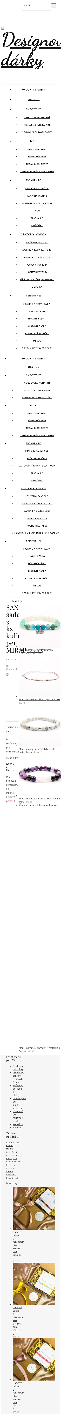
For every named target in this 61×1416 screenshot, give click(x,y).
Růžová (16, 1161)
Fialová (15, 1142)
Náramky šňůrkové (37, 164)
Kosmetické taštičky (37, 333)
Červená (11, 1174)
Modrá (10, 1149)
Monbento (33, 180)
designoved (16, 757)
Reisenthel (33, 295)
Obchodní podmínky (18, 1067)
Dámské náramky (37, 149)
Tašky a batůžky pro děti (37, 348)
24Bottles (33, 109)
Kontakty (18, 1124)
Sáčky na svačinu (37, 196)
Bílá (8, 1142)
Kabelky (37, 341)
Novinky (17, 1127)
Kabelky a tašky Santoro (37, 250)
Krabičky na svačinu (36, 188)
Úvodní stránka (33, 89)
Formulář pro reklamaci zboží (18, 1116)
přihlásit (10, 800)
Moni (33, 140)
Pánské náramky (37, 156)
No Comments (12, 667)
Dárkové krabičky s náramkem (37, 171)
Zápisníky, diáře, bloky (37, 257)
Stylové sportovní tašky (37, 132)
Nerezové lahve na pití (37, 117)
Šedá (9, 1178)
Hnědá (9, 1145)
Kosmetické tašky (37, 272)
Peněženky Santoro (37, 242)
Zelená (10, 1168)
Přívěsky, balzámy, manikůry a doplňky (37, 533)
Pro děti (11, 1155)
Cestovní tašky (37, 326)
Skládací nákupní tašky (37, 304)
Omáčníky (36, 225)
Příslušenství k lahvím (37, 125)
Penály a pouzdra (37, 264)
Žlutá (15, 1178)
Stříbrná (11, 1165)
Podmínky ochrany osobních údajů (18, 1077)
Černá (9, 1171)
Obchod (34, 99)
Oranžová (11, 1152)
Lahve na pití (37, 218)
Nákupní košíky (37, 318)
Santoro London (33, 234)
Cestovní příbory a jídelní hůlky (37, 465)
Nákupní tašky (37, 311)
